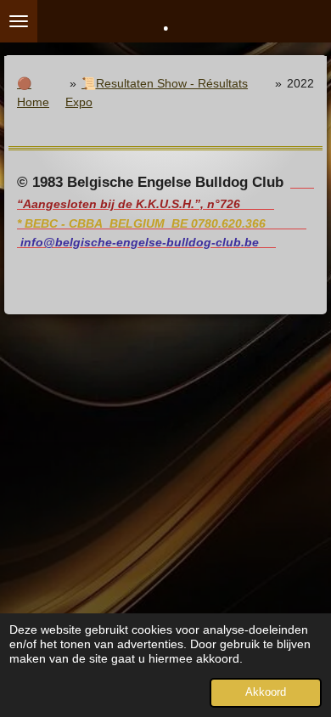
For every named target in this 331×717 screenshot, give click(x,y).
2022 (300, 83)
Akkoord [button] (265, 692)
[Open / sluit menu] (18, 21)
